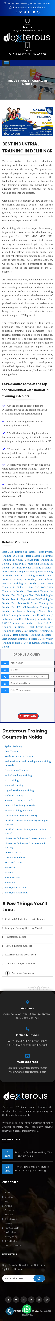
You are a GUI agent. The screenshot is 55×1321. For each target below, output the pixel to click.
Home (7, 1192)
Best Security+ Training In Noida (32, 634)
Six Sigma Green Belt (16, 892)
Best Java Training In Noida (19, 551)
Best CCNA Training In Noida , (30, 619)
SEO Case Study (11, 1228)
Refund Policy (10, 1241)
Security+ (10, 882)
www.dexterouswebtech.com (30, 1071)
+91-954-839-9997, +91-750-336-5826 (29, 3)
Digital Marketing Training (19, 790)
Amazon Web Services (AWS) (21, 815)
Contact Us (9, 1210)
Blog (6, 1201)
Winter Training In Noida (18, 810)
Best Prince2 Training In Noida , (29, 611)
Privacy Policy (10, 1237)
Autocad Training (14, 785)
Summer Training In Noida (19, 800)
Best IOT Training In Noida (30, 575)
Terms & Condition (12, 1245)
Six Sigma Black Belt (16, 887)
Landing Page (10, 1232)
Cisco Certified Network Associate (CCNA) (28, 838)
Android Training (14, 795)
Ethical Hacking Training (18, 775)
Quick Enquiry (10, 1219)
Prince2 (9, 872)
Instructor (8, 1215)
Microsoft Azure (13, 862)
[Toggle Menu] (6, 63)
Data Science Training (16, 770)
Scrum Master (12, 877)
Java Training (12, 751)
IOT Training (12, 780)
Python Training (13, 746)
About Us (8, 1197)
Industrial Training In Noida (20, 805)
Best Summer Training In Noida (19, 638)
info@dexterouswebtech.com (29, 7)
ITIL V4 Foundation (15, 857)
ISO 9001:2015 (13, 852)
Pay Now (8, 1223)
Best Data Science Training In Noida (31, 567)
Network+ (10, 867)
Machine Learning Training (19, 756)
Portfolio (8, 1206)
